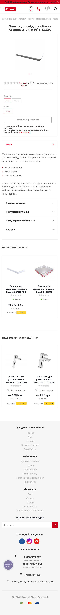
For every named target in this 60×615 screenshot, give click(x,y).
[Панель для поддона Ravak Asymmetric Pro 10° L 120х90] (30, 54)
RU (30, 10)
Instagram (29, 541)
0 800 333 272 (32, 557)
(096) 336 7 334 (32, 564)
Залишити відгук (24, 83)
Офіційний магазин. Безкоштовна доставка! (30, 2)
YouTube (36, 541)
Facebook (22, 541)
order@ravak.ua (32, 574)
